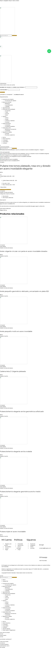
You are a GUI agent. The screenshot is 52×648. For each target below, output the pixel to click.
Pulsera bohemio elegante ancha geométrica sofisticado (22, 411)
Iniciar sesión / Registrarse (9, 630)
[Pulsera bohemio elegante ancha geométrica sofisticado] (13, 403)
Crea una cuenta (11, 84)
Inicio (1, 153)
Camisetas (7, 125)
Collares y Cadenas (10, 120)
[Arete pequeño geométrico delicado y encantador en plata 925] (13, 283)
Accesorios (7, 110)
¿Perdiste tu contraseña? (6, 94)
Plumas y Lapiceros (10, 135)
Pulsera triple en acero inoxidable (8, 160)
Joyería (5, 153)
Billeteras (7, 103)
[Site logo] (7, 34)
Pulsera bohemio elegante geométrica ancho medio (20, 492)
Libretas (7, 133)
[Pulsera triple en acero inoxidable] (13, 524)
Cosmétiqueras (9, 105)
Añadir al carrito (5, 189)
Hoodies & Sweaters (10, 126)
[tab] (5, 196)
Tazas (6, 112)
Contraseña (4, 89)
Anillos (6, 117)
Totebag (7, 106)
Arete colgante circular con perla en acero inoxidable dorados (23, 251)
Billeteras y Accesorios (10, 129)
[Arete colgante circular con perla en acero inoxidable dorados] (13, 243)
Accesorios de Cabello (10, 100)
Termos (7, 113)
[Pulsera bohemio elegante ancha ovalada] (13, 443)
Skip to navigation (4, 0)
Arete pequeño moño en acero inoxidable (16, 331)
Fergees (2, 162)
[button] (4, 256)
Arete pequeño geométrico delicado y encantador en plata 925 (24, 291)
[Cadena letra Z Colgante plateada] (13, 363)
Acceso (2, 92)
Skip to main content (14, 0)
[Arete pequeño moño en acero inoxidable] (13, 323)
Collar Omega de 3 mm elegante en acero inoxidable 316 (14, 156)
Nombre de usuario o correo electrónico (12, 87)
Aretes (6, 119)
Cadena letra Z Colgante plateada (13, 371)
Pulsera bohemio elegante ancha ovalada (16, 451)
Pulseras (7, 122)
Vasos (6, 115)
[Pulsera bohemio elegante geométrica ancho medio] (13, 484)
